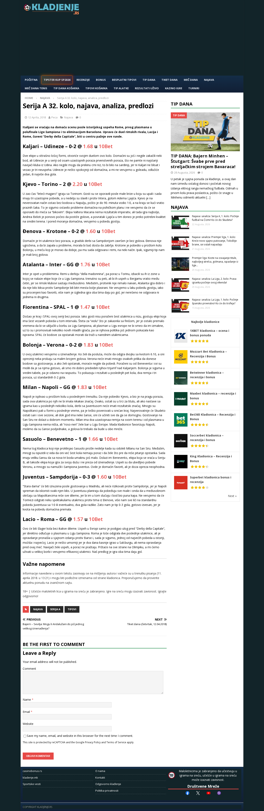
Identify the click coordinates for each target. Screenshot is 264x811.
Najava (209, 80)
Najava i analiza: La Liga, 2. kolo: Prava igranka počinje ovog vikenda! (214, 280)
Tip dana (181, 104)
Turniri (193, 88)
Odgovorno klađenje (108, 784)
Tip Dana (149, 80)
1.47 (85, 306)
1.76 (85, 264)
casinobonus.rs (32, 771)
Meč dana (191, 80)
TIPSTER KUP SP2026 (57, 80)
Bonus (101, 80)
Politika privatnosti (106, 790)
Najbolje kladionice (205, 322)
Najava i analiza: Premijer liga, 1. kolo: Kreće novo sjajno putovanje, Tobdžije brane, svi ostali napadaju (214, 240)
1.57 (78, 519)
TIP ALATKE (121, 88)
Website (28, 724)
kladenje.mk (30, 777)
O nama (100, 771)
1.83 (88, 344)
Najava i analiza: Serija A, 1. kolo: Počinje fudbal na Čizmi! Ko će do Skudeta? (215, 218)
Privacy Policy (93, 742)
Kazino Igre (173, 88)
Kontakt (100, 777)
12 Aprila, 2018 (37, 117)
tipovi (72, 609)
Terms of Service (116, 742)
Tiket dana (169, 80)
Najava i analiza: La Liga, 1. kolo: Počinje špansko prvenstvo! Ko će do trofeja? (215, 301)
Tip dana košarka (66, 88)
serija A (55, 609)
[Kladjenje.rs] (52, 13)
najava (38, 609)
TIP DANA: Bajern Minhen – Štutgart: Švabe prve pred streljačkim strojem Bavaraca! (203, 161)
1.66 (93, 438)
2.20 (77, 184)
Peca (54, 117)
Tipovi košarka (96, 88)
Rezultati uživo (147, 88)
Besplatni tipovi (124, 80)
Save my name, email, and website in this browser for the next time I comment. (80, 736)
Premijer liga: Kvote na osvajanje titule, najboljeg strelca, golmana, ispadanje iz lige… (215, 261)
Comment (29, 669)
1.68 (88, 146)
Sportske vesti (32, 784)
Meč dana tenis (36, 88)
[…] (208, 197)
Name (27, 700)
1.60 (91, 231)
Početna (31, 80)
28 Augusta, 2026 (184, 172)
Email (27, 712)
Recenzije (83, 80)
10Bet (106, 146)
